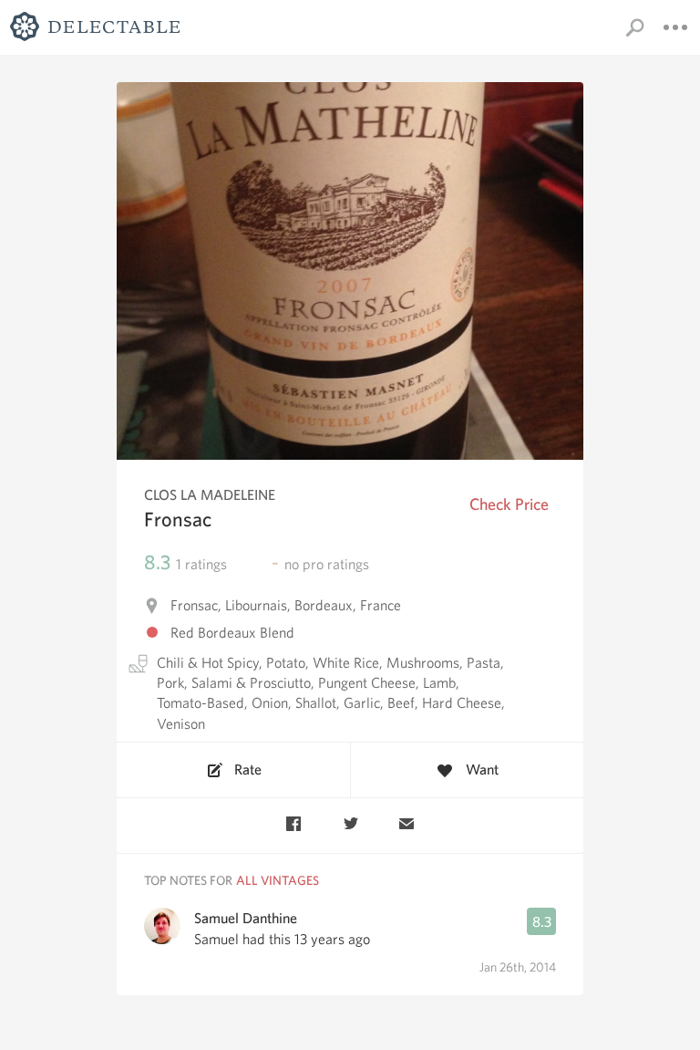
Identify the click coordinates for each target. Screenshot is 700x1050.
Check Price (509, 504)
